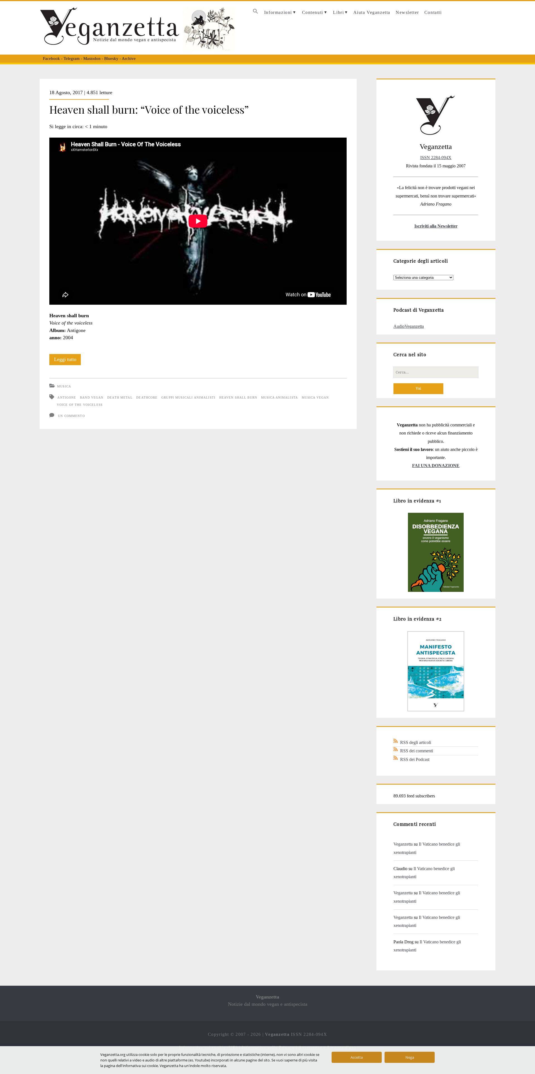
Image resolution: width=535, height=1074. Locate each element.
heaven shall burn (238, 397)
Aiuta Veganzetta (371, 12)
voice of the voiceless (80, 404)
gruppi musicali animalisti (188, 397)
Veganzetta (403, 844)
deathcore (146, 397)
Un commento (71, 416)
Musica (64, 386)
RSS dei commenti (416, 750)
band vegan (91, 397)
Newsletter (407, 12)
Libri (338, 12)
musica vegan (315, 397)
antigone (66, 397)
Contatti (433, 12)
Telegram (72, 58)
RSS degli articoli (415, 742)
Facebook (51, 58)
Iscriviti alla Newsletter (436, 226)
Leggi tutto (67, 360)
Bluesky (111, 58)
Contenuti (312, 12)
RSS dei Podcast (414, 759)
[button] (255, 12)
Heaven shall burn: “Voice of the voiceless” (149, 109)
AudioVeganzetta (408, 326)
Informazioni (278, 12)
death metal (120, 397)
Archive (129, 58)
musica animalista (279, 397)
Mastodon (92, 58)
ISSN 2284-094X (435, 157)
